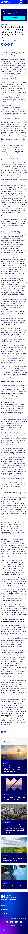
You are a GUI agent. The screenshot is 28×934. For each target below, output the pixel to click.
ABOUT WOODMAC (6, 914)
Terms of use (5, 918)
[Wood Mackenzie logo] (6, 2)
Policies (16, 918)
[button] (21, 2)
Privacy (11, 918)
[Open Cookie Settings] (3, 930)
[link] (14, 898)
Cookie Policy (22, 918)
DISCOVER (4, 905)
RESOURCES (4, 909)
